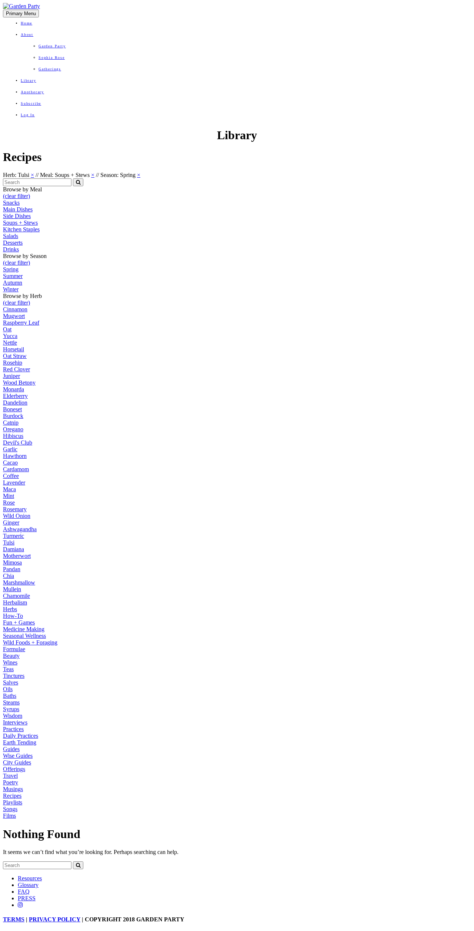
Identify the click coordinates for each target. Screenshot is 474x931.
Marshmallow (19, 582)
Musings (13, 789)
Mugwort (14, 316)
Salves (10, 682)
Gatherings (50, 69)
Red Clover (16, 369)
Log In (28, 115)
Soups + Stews (20, 223)
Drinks (11, 249)
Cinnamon (15, 309)
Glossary (28, 885)
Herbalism (15, 602)
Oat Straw (15, 356)
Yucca (10, 336)
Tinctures (13, 676)
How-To (13, 616)
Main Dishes (18, 209)
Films (9, 816)
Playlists (12, 802)
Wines (10, 662)
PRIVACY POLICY (54, 919)
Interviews (15, 722)
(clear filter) (16, 196)
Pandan (11, 569)
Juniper (11, 376)
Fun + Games (19, 622)
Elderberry (15, 396)
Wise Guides (18, 756)
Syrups (11, 709)
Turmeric (13, 536)
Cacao (10, 462)
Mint (8, 496)
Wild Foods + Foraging (30, 642)
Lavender (14, 482)
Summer (13, 276)
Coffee (11, 476)
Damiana (13, 549)
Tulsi (8, 542)
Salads (10, 236)
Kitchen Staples (21, 229)
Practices (13, 729)
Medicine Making (23, 629)
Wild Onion (16, 516)
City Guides (17, 762)
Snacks (11, 203)
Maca (9, 489)
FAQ (24, 891)
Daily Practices (20, 736)
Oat (7, 329)
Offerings (14, 769)
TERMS (13, 919)
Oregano (13, 429)
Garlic (10, 449)
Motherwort (17, 556)
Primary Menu (21, 13)
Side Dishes (17, 216)
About (27, 35)
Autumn (12, 282)
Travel (10, 776)
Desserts (13, 243)
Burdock (13, 416)
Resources (30, 878)
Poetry (10, 782)
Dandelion (15, 402)
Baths (9, 696)
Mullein (12, 589)
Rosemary (15, 509)
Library (28, 80)
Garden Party (52, 46)
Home (26, 23)
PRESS (27, 898)
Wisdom (12, 716)
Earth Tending (19, 742)
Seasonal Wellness (24, 636)
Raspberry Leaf (21, 322)
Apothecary (32, 92)
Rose (9, 502)
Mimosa (12, 562)
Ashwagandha (20, 529)
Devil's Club (17, 442)
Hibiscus (13, 436)
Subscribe (31, 103)
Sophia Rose (52, 58)
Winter (11, 289)
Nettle (10, 342)
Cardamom (16, 469)
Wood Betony (19, 382)
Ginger (11, 522)
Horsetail (13, 349)
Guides (11, 749)
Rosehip (12, 362)
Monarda (13, 389)
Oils (8, 689)
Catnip (11, 422)
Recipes (12, 796)
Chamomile (16, 596)
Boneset (12, 409)
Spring (11, 269)
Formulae (14, 649)
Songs (10, 809)
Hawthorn (15, 456)
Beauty (11, 656)
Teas (8, 669)
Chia (8, 576)
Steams (11, 702)
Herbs (10, 609)
